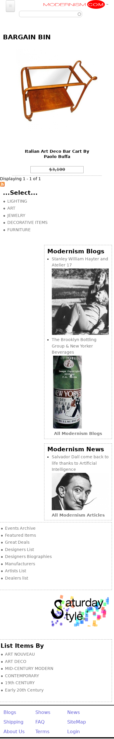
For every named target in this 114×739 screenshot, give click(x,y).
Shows (42, 712)
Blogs (10, 712)
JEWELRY (16, 215)
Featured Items (20, 535)
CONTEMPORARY (22, 675)
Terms (42, 731)
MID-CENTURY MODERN (29, 668)
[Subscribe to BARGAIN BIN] (2, 185)
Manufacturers (20, 563)
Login (73, 731)
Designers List (19, 549)
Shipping (13, 722)
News (73, 712)
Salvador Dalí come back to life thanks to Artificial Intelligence (80, 463)
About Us (14, 731)
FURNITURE (19, 229)
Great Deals (17, 542)
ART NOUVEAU (20, 654)
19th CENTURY (20, 682)
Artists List (15, 570)
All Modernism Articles (78, 515)
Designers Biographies (28, 556)
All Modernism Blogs (78, 433)
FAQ (40, 722)
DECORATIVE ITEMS (27, 222)
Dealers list (16, 578)
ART (11, 208)
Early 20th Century (24, 690)
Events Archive (20, 528)
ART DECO (15, 661)
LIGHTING (17, 201)
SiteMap (76, 722)
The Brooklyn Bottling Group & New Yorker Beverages (74, 345)
